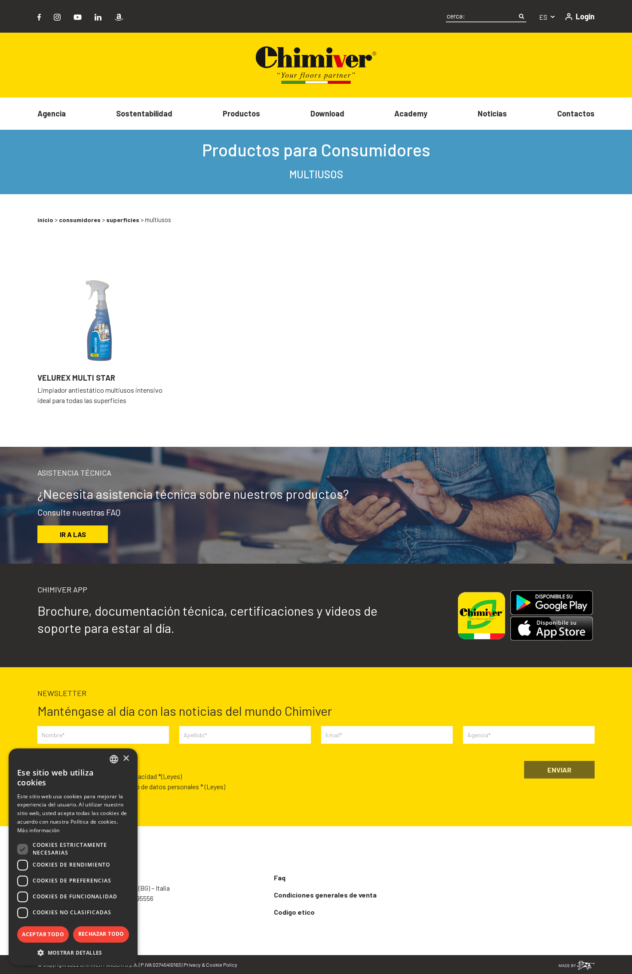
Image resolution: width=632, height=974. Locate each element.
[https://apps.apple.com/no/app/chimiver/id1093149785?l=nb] (555, 629)
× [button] (126, 758)
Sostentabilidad (144, 113)
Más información (38, 830)
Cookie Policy (221, 965)
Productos (241, 113)
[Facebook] (39, 16)
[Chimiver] (316, 64)
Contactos (576, 113)
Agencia (51, 113)
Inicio (45, 219)
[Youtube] (78, 16)
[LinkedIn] (98, 16)
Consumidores (80, 219)
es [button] (544, 17)
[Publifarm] (577, 964)
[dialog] (73, 856)
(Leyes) (171, 776)
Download (327, 113)
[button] (73, 952)
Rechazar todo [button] (101, 933)
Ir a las (73, 534)
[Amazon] (118, 16)
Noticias (492, 113)
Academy (410, 113)
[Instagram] (57, 16)
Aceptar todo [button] (43, 934)
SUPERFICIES (122, 219)
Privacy (192, 965)
